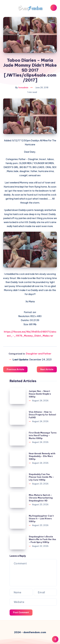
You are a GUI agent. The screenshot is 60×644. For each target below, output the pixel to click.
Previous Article (15, 369)
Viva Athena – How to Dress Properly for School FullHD (42, 415)
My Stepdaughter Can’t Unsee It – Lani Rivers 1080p (41, 519)
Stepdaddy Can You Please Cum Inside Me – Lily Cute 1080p (41, 477)
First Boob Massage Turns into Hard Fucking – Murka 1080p (43, 436)
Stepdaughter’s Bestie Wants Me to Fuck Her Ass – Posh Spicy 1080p (42, 539)
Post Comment (21, 612)
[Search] (53, 7)
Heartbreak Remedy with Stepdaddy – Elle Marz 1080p (42, 456)
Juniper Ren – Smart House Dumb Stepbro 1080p (40, 394)
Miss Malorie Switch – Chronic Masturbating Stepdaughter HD (41, 498)
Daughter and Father (38, 353)
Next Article (46, 369)
